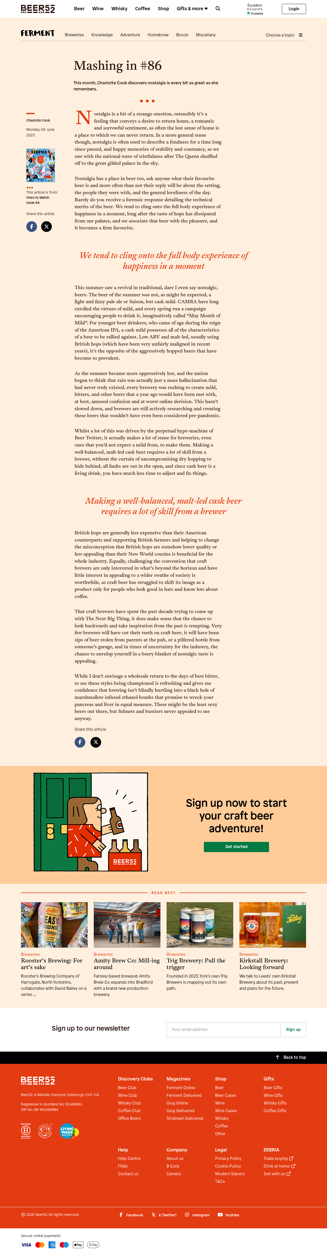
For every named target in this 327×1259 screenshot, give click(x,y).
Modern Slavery (230, 1174)
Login (294, 9)
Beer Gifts (273, 1088)
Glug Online (177, 1103)
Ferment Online (181, 1088)
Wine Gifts (273, 1095)
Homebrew (158, 35)
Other (220, 1134)
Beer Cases (225, 1095)
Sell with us (275, 1174)
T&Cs (220, 1182)
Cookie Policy (228, 1166)
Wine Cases (226, 1111)
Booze (182, 35)
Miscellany (206, 35)
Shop (163, 8)
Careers (174, 1174)
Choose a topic (281, 35)
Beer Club (127, 1088)
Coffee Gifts (275, 1111)
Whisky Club (129, 1103)
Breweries (74, 35)
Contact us (128, 1174)
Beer (79, 8)
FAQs (123, 1166)
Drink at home (277, 1166)
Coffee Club (129, 1111)
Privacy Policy (228, 1159)
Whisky (119, 8)
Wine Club (127, 1095)
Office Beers (129, 1118)
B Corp (173, 1166)
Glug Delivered (180, 1111)
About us (175, 1159)
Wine (98, 8)
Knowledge (102, 35)
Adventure (130, 35)
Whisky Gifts (275, 1103)
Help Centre (129, 1159)
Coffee (142, 8)
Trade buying (276, 1159)
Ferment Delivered (184, 1095)
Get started (236, 847)
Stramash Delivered (185, 1118)
